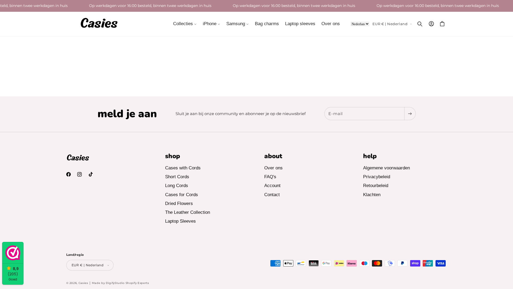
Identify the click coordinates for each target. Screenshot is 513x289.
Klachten (371, 194)
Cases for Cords (181, 194)
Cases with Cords (183, 167)
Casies (83, 283)
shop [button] (172, 156)
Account (272, 185)
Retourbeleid (375, 185)
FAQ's (270, 176)
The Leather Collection (187, 212)
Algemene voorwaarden (386, 167)
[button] (185, 24)
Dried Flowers (179, 203)
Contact (272, 194)
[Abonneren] (409, 113)
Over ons (273, 167)
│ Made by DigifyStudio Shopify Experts (119, 283)
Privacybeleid (376, 176)
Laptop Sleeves (180, 221)
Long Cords (176, 185)
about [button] (273, 156)
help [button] (370, 156)
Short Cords (177, 176)
